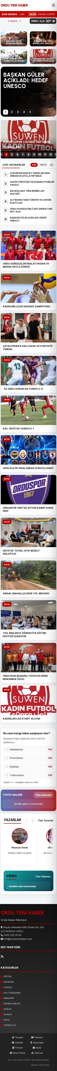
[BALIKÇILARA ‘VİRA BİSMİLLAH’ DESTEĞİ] (43, 38)
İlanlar (39, 1047)
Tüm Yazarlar (45, 820)
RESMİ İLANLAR (12, 1003)
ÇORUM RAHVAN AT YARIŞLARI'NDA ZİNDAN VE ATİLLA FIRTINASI (30, 174)
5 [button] (30, 111)
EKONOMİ (9, 982)
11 (45, 154)
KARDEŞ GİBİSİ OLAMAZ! (20, 853)
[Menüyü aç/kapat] (53, 5)
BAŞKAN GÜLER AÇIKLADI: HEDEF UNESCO (25, 80)
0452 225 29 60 (12, 935)
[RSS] (2, 956)
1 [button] (5, 111)
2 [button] (12, 111)
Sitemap (39, 1052)
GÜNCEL (8, 987)
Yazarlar (19, 1037)
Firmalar (19, 1047)
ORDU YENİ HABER (14, 5)
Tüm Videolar (43, 876)
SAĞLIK (7, 1009)
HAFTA (43, 165)
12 (50, 154)
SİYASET (8, 1014)
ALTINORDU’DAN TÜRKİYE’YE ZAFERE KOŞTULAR (30, 201)
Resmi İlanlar (19, 1052)
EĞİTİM (7, 976)
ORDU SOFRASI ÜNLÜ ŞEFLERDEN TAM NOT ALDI (31, 210)
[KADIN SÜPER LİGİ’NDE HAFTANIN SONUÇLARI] (43, 56)
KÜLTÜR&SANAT (12, 992)
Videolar (39, 1037)
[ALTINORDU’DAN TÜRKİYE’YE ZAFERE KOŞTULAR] (14, 56)
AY (51, 165)
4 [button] (24, 111)
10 (39, 154)
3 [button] (18, 111)
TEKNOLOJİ (10, 1025)
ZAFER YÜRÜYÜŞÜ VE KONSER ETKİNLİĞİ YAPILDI (32, 183)
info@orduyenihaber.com (18, 938)
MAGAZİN (9, 998)
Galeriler (19, 1042)
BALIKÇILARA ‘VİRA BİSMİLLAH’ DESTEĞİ (27, 192)
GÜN (34, 165)
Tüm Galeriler (43, 795)
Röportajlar (38, 1042)
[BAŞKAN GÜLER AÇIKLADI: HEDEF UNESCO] (14, 38)
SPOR (7, 400)
